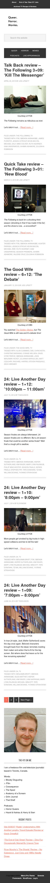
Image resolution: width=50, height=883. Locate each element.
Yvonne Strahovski (28, 472)
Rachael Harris (20, 361)
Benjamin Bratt (23, 559)
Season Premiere (24, 251)
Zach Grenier (10, 364)
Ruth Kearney (35, 143)
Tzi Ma (39, 470)
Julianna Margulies (29, 358)
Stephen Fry (16, 470)
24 (17, 459)
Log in (35, 878)
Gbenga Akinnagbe (29, 138)
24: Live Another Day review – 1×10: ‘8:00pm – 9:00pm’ (25, 492)
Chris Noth (39, 350)
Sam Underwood (11, 146)
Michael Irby (10, 249)
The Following (23, 135)
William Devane (11, 472)
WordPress (27, 878)
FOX (17, 138)
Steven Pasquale (37, 361)
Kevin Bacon (33, 141)
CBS (32, 350)
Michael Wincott (30, 565)
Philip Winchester (12, 467)
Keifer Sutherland (23, 562)
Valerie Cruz (19, 254)
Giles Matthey (21, 676)
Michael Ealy (10, 143)
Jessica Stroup (20, 141)
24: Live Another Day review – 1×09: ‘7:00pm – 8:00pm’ (25, 590)
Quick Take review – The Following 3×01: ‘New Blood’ (24, 169)
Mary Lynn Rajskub (35, 464)
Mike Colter (22, 143)
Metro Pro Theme (28, 875)
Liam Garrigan (32, 679)
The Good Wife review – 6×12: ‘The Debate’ (23, 274)
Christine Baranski (13, 353)
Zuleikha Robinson (35, 254)
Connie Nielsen (30, 353)
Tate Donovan (29, 470)
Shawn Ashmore (27, 146)
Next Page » (26, 699)
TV (32, 135)
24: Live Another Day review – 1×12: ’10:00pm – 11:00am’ (25, 384)
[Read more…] (26, 127)
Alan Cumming (22, 350)
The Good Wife (22, 348)
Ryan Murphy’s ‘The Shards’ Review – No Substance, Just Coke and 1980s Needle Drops (23, 853)
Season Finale (28, 467)
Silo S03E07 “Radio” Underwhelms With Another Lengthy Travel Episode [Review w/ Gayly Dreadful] (23, 830)
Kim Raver (20, 464)
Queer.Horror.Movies (25, 21)
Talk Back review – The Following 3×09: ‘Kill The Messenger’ (24, 70)
